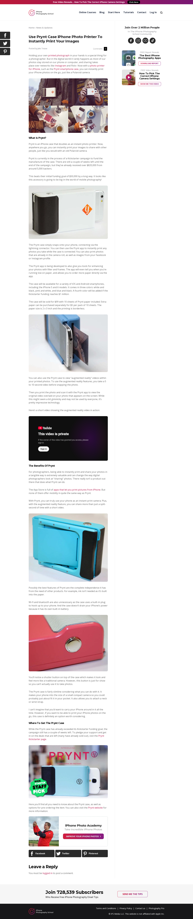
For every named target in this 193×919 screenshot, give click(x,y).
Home (31, 27)
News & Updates (44, 27)
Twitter (65, 853)
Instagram (60, 65)
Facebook (40, 853)
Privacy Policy (126, 908)
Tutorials (128, 12)
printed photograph (59, 55)
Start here (114, 12)
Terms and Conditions (106, 908)
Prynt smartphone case (66, 69)
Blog (102, 12)
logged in (47, 873)
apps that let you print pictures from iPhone (77, 489)
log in (153, 12)
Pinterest (93, 853)
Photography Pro (156, 908)
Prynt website (95, 807)
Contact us (140, 908)
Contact (141, 12)
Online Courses (87, 12)
